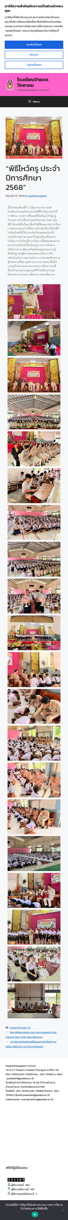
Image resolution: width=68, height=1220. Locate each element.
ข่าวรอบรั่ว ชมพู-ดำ (20, 1028)
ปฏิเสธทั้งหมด (34, 65)
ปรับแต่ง (34, 55)
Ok (35, 1214)
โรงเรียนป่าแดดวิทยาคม (33, 82)
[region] (34, 36)
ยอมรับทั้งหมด (34, 45)
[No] (63, 1210)
